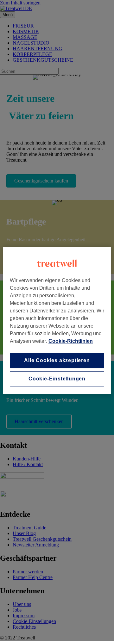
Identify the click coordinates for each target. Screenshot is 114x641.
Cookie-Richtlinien (70, 341)
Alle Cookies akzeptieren (57, 360)
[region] (57, 321)
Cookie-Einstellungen (57, 378)
